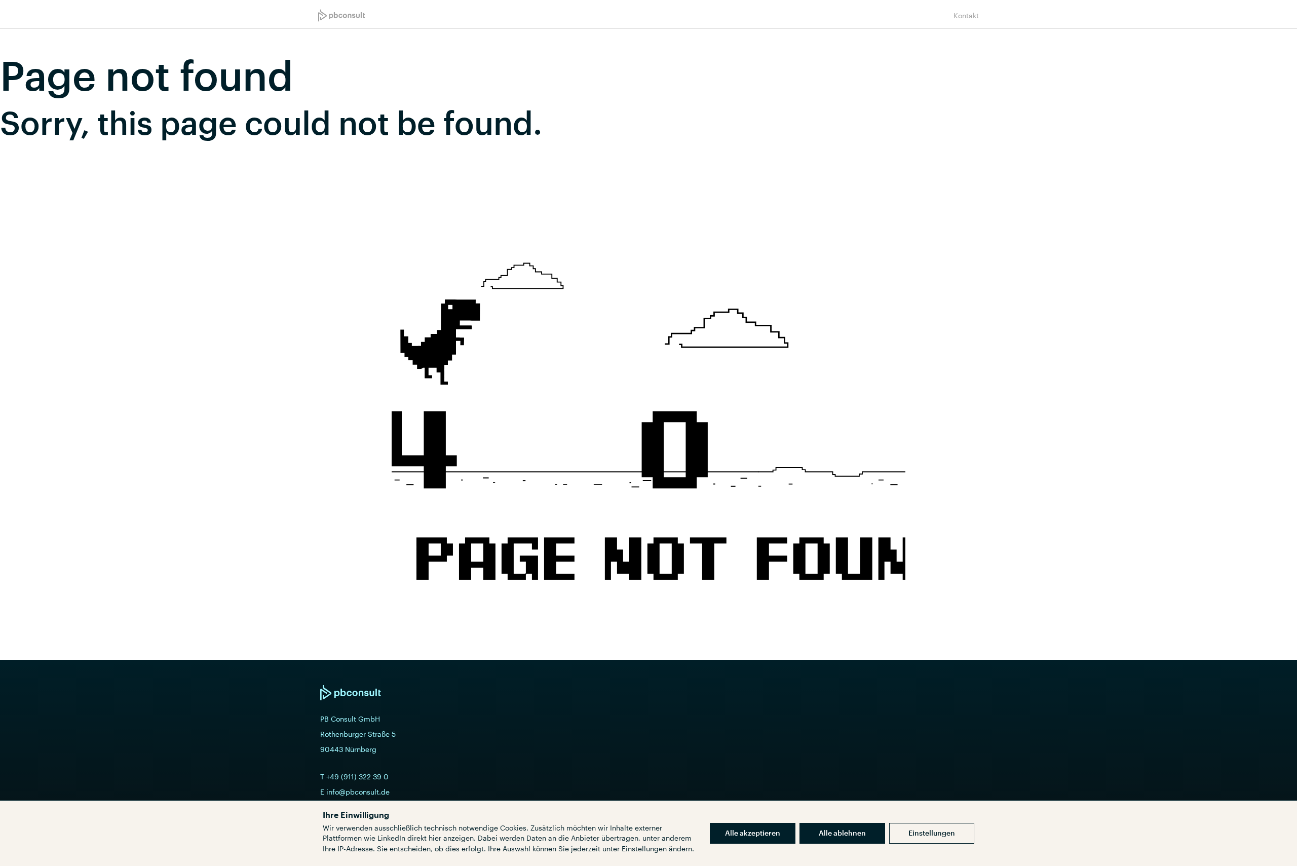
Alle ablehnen (842, 833)
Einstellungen (931, 833)
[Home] (341, 15)
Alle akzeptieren (752, 833)
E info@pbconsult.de (355, 791)
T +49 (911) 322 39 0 (354, 776)
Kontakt (966, 15)
